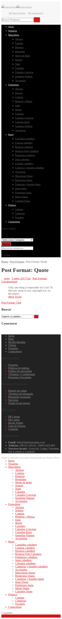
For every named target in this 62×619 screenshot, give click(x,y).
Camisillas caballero (26, 544)
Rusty (11, 541)
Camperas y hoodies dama (29, 579)
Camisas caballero (25, 547)
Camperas (20, 600)
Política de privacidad (20, 371)
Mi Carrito (14, 419)
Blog (11, 339)
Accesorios (21, 501)
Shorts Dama (22, 588)
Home (4, 261)
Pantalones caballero (26, 557)
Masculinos (14, 466)
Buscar (6, 244)
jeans (18, 519)
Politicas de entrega (18, 368)
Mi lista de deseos (17, 13)
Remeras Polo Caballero (28, 554)
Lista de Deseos (16, 425)
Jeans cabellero (23, 560)
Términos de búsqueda (20, 393)
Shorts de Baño (23, 482)
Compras (13, 429)
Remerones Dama (25, 575)
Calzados (20, 491)
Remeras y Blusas (25, 516)
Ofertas (12, 345)
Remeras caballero (25, 550)
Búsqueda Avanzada (19, 396)
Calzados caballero (25, 563)
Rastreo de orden (17, 390)
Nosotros (13, 348)
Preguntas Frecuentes (19, 377)
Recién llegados (16, 342)
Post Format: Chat (11, 302)
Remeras (20, 476)
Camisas (19, 473)
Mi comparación (35, 13)
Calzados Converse (25, 494)
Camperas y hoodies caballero (31, 566)
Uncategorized (9, 281)
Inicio (11, 335)
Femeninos (14, 504)
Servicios (13, 400)
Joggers (19, 485)
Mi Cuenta (14, 416)
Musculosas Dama (25, 572)
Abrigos (19, 470)
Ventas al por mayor (19, 403)
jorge (7, 278)
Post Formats (17, 261)
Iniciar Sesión (15, 422)
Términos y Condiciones (21, 374)
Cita (28, 278)
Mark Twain (15, 296)
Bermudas (20, 479)
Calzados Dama (23, 591)
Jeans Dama (21, 582)
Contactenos (15, 351)
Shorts (18, 522)
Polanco (12, 594)
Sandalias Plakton (24, 498)
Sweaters (20, 603)
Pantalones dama (24, 585)
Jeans (18, 488)
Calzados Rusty (23, 532)
